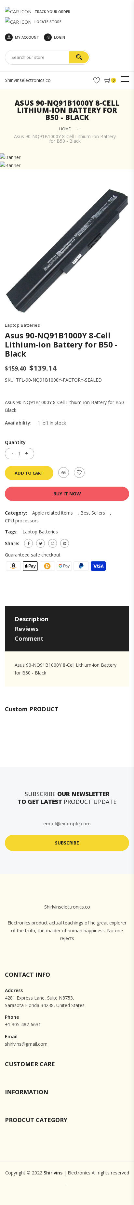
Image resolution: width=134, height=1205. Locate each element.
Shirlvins (53, 1173)
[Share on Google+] (52, 543)
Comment (29, 638)
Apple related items (52, 513)
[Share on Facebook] (28, 543)
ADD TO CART (29, 473)
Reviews (26, 629)
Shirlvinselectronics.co (28, 80)
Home (65, 129)
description (31, 619)
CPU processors (22, 520)
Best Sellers (92, 513)
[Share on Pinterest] (64, 543)
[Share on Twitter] (40, 543)
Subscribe (67, 843)
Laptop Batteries (22, 325)
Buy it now (67, 494)
